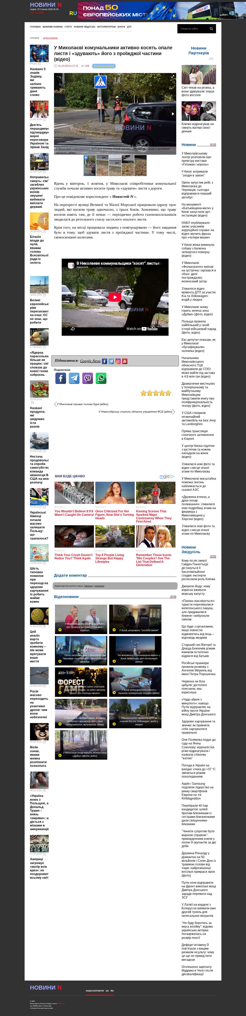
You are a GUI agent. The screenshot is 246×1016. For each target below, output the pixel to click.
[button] (173, 76)
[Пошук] (211, 28)
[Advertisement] (115, 442)
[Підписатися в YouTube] (125, 360)
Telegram (88, 586)
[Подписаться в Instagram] (118, 360)
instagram (99, 586)
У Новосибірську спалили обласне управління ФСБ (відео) (135, 411)
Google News (90, 361)
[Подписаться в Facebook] (105, 360)
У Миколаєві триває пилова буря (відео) (82, 404)
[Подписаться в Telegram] (111, 360)
